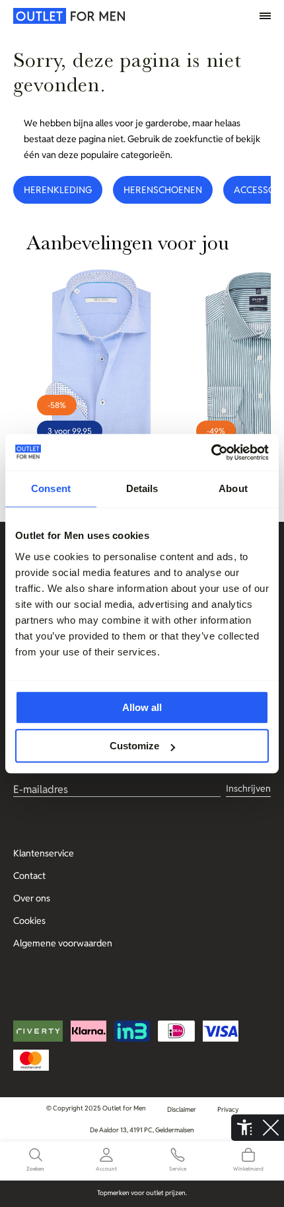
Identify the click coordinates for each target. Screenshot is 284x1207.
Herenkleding (58, 190)
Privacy (227, 1109)
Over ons (31, 898)
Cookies (29, 921)
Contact (29, 876)
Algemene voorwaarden (62, 943)
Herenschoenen (163, 190)
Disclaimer (181, 1109)
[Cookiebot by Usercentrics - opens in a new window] (211, 452)
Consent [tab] (51, 488)
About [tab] (233, 488)
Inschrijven (248, 788)
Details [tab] (142, 488)
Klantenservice (43, 853)
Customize (134, 745)
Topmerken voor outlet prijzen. (142, 1192)
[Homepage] (43, 16)
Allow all (142, 707)
